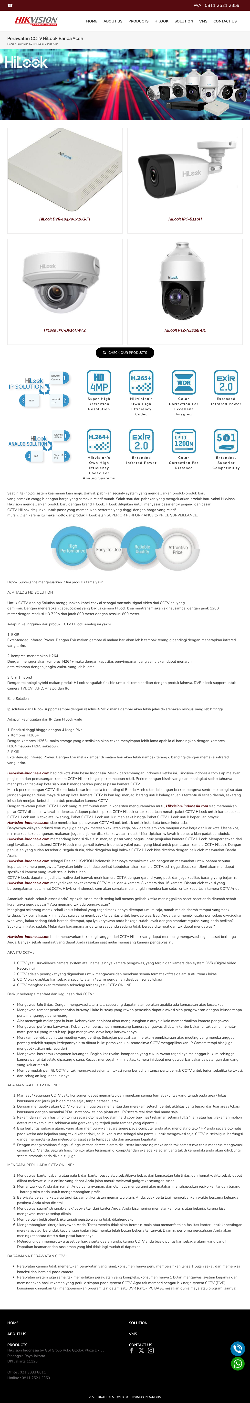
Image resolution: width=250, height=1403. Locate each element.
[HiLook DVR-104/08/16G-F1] (65, 130)
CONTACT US (140, 1344)
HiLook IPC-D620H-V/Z (65, 330)
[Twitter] (141, 1350)
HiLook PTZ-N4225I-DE (185, 330)
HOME (13, 1322)
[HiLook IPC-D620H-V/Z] (65, 241)
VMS (133, 1333)
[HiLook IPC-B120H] (185, 130)
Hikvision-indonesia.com (28, 773)
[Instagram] (151, 1350)
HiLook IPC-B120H (185, 219)
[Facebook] (132, 1350)
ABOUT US (16, 1333)
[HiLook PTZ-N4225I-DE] (185, 241)
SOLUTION (138, 1322)
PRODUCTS (17, 1344)
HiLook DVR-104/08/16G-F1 (65, 219)
